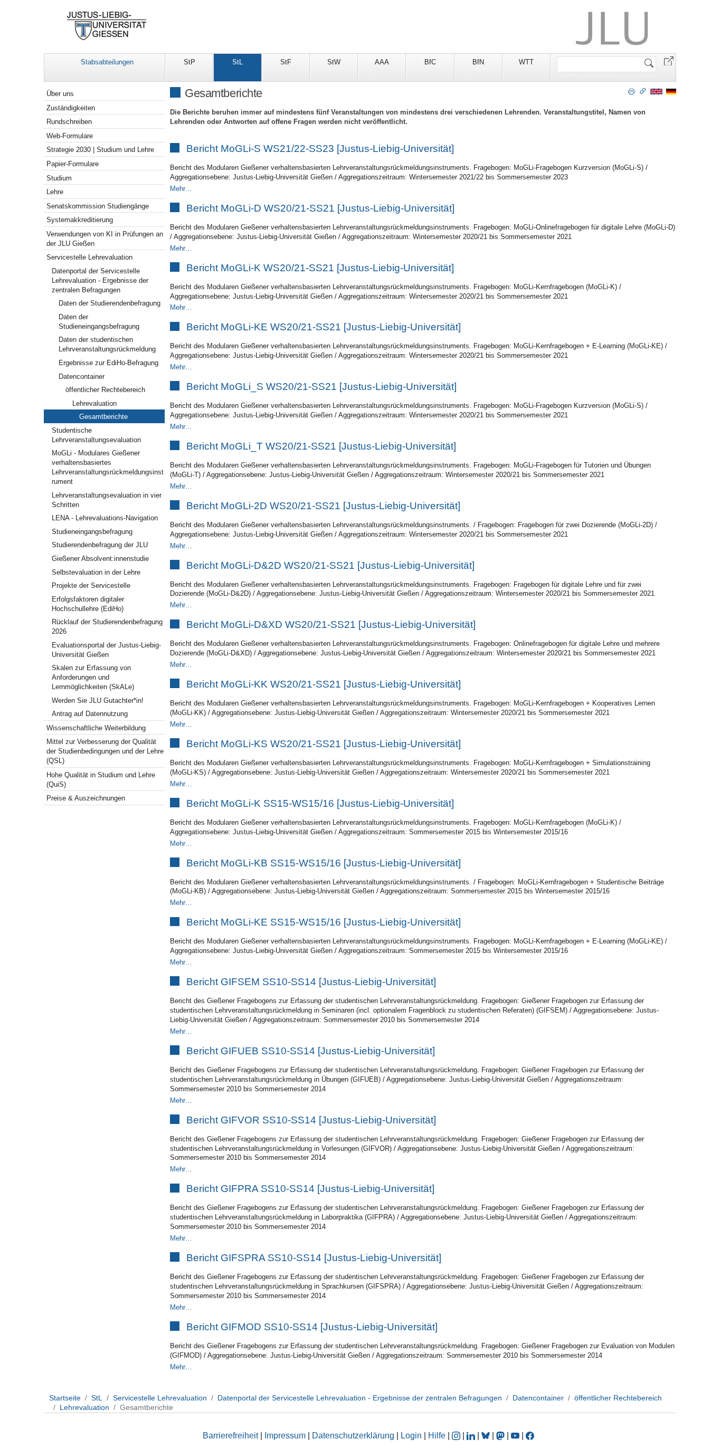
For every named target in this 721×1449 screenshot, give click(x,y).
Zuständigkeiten (70, 108)
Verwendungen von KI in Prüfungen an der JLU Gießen (104, 238)
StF (285, 62)
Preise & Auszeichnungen (85, 798)
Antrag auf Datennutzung (90, 714)
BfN (478, 62)
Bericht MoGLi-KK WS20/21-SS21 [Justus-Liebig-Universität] (323, 684)
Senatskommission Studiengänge (97, 206)
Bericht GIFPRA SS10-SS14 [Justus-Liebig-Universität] (310, 1188)
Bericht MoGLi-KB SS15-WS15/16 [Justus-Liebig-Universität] (323, 863)
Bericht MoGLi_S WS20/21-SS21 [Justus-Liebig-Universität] (321, 386)
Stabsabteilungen (107, 62)
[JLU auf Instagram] (457, 1435)
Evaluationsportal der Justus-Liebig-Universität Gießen (106, 650)
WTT (526, 62)
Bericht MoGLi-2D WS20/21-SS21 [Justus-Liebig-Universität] (323, 505)
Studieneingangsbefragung (92, 532)
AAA (382, 62)
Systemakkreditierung (79, 220)
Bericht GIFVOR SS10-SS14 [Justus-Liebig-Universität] (311, 1120)
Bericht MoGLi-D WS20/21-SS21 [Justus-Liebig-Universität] (320, 208)
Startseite (65, 1398)
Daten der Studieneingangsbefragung (99, 321)
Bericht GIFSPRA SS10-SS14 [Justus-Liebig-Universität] (313, 1257)
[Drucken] (631, 91)
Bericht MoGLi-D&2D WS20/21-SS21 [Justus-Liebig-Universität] (330, 565)
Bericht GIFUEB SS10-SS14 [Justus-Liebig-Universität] (310, 1050)
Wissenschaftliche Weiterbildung (96, 728)
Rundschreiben (69, 122)
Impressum (285, 1435)
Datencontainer (82, 376)
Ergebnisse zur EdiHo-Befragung (108, 363)
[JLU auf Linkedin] (472, 1435)
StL (237, 62)
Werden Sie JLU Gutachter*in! (98, 700)
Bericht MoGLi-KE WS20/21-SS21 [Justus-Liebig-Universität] (323, 326)
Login (412, 1435)
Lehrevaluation (94, 403)
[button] (668, 60)
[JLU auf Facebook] (530, 1435)
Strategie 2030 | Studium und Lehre (100, 150)
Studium (59, 178)
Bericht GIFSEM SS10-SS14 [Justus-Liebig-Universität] (311, 981)
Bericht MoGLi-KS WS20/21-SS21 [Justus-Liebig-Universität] (323, 743)
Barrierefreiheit (230, 1435)
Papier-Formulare (72, 164)
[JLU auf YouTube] (515, 1435)
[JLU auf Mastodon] (501, 1435)
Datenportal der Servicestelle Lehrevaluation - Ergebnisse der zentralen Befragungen (100, 280)
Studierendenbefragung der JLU (100, 545)
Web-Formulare (69, 136)
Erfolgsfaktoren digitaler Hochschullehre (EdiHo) (88, 604)
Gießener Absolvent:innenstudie (100, 559)
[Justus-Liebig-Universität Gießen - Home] (107, 26)
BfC (430, 62)
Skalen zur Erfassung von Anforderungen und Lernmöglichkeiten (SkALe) (93, 677)
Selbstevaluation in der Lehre (96, 572)
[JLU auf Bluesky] (486, 1435)
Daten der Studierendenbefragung (109, 303)
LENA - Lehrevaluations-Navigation (105, 518)
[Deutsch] (671, 91)
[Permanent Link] (643, 90)
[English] (656, 91)
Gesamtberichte (103, 417)
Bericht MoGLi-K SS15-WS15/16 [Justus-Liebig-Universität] (320, 803)
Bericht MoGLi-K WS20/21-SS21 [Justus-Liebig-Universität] (320, 267)
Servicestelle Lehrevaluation (89, 257)
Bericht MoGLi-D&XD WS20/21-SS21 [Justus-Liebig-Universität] (331, 624)
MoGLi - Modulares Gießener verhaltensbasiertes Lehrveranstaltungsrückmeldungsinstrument (108, 467)
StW (333, 62)
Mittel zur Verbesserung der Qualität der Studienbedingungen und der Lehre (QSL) (105, 751)
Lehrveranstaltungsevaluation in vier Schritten (107, 500)
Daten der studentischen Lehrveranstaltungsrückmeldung (107, 344)
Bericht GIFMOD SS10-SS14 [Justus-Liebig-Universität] (312, 1326)
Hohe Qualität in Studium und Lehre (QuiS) (100, 779)
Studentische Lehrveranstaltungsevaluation (96, 435)
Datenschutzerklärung (353, 1435)
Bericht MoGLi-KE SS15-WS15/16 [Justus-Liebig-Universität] (323, 922)
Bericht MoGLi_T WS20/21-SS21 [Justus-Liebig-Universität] (321, 446)
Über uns (60, 94)
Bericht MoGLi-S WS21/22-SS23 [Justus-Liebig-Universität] (320, 148)
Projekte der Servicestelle (91, 585)
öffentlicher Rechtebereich (105, 390)
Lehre (54, 192)
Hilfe (436, 1435)
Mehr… (181, 189)
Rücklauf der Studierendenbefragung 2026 (107, 626)
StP (189, 62)
